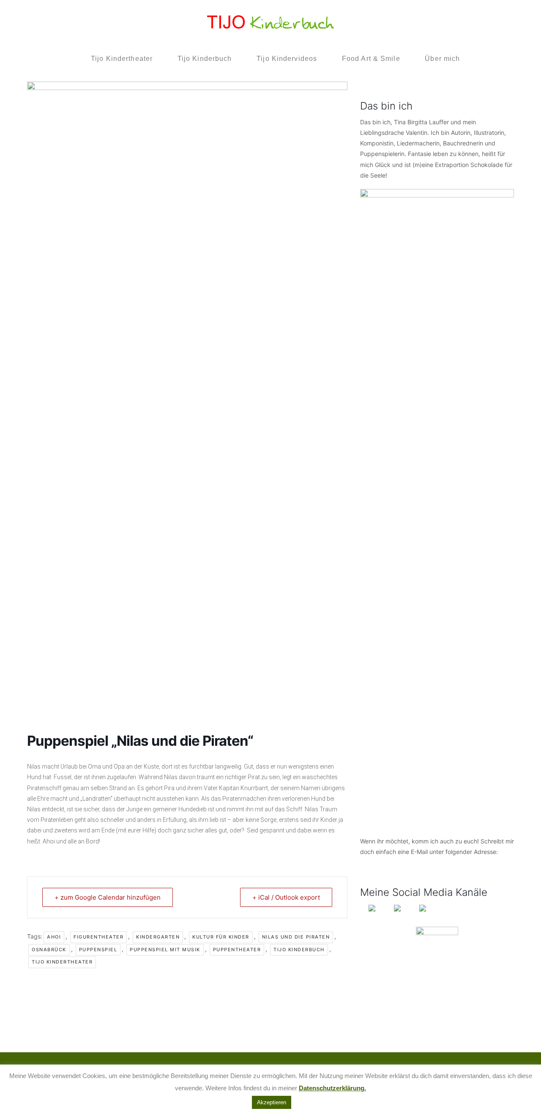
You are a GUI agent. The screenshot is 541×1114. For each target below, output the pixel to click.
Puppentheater (237, 950)
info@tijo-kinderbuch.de (393, 862)
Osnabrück (49, 950)
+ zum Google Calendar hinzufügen (108, 897)
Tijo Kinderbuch (299, 950)
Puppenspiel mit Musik (165, 950)
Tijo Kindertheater (62, 962)
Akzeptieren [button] (271, 1102)
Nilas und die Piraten (296, 937)
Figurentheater (98, 937)
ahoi (54, 937)
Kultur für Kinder (220, 937)
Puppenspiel (98, 950)
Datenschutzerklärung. (332, 1088)
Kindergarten (158, 937)
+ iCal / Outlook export (286, 897)
